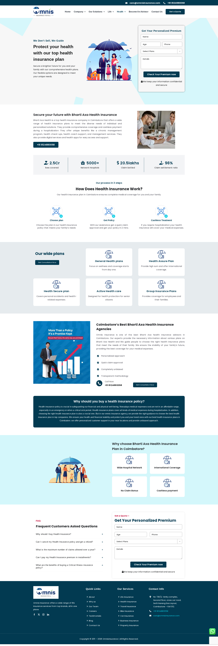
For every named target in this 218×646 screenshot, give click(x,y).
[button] (69, 534)
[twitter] (39, 615)
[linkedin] (48, 615)
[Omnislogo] (43, 7)
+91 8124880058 (176, 3)
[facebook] (34, 615)
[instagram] (43, 615)
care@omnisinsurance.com (145, 3)
